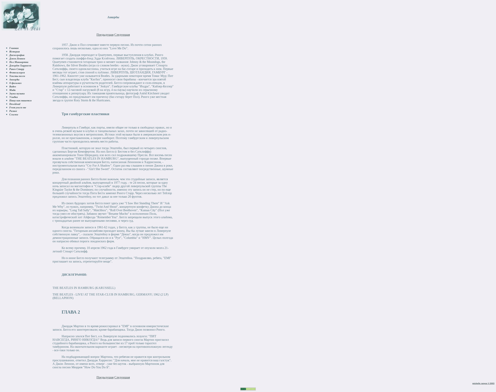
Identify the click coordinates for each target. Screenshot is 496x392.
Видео (12, 86)
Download (14, 104)
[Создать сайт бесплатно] (248, 389)
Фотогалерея (17, 72)
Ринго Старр (16, 69)
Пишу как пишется (20, 100)
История (14, 51)
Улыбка (13, 97)
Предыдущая (105, 34)
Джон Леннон (17, 58)
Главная (14, 48)
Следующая (122, 34)
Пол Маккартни (18, 62)
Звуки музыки (17, 93)
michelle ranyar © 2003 (483, 383)
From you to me (17, 107)
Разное (13, 111)
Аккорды (14, 79)
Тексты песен (17, 76)
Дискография (16, 55)
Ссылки (13, 114)
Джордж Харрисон (20, 65)
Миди (12, 90)
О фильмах (15, 83)
